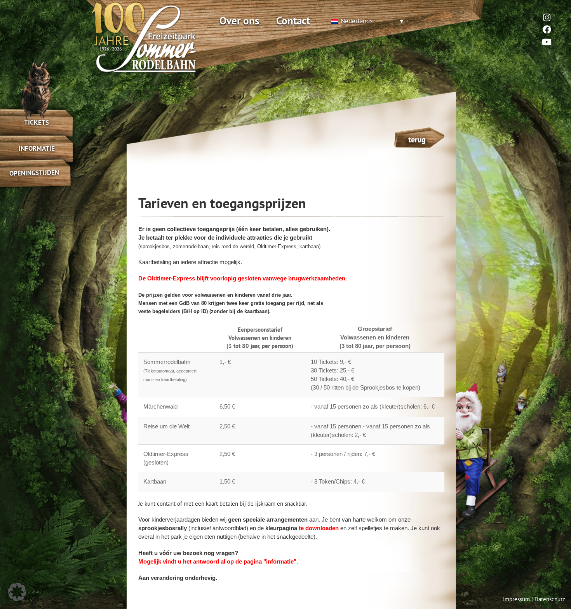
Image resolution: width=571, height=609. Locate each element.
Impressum (516, 599)
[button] (17, 592)
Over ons (239, 20)
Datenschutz (549, 599)
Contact (293, 20)
